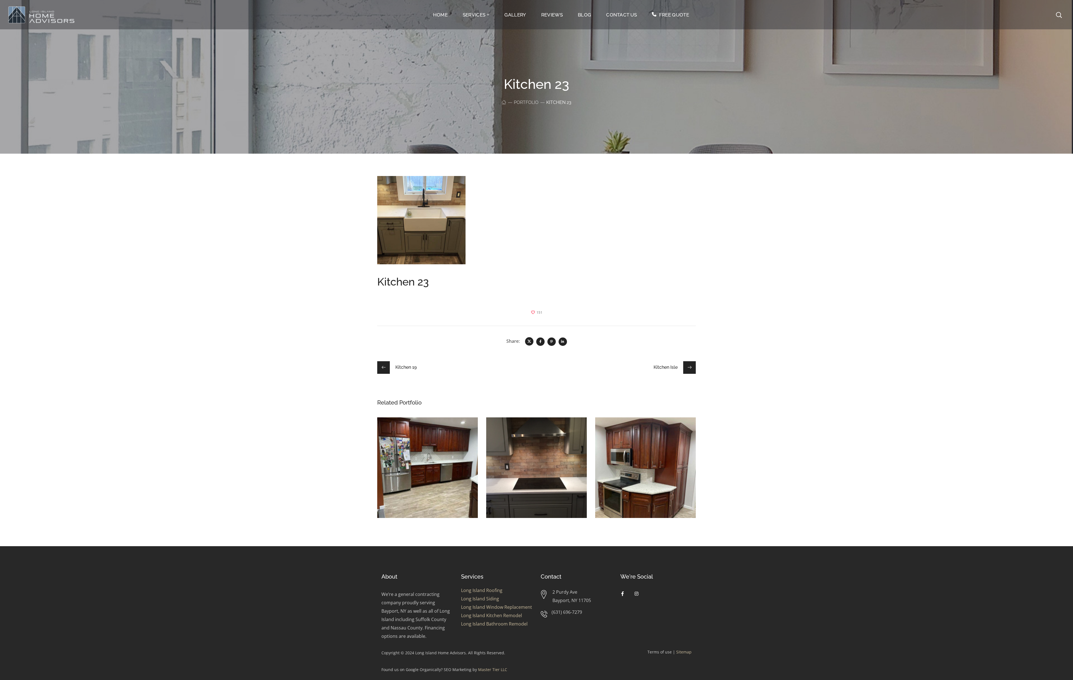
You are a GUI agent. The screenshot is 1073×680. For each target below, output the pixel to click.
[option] (427, 471)
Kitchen (395, 439)
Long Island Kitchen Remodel (491, 615)
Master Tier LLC (492, 669)
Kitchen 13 (622, 431)
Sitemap (684, 652)
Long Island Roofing (481, 590)
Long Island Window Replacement (496, 607)
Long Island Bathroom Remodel (494, 624)
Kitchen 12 (404, 431)
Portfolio (526, 102)
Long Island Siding (480, 599)
